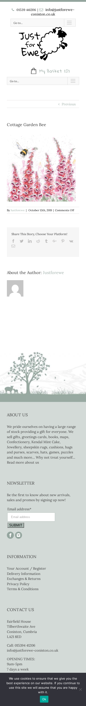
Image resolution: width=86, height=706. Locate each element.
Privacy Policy (18, 584)
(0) (67, 71)
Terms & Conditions (23, 589)
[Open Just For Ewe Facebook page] (10, 534)
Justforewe (18, 210)
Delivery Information (23, 573)
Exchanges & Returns (24, 578)
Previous (69, 104)
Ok (44, 699)
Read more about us (23, 462)
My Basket (50, 71)
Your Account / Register (26, 568)
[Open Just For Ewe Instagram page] (18, 534)
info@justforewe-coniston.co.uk (53, 11)
